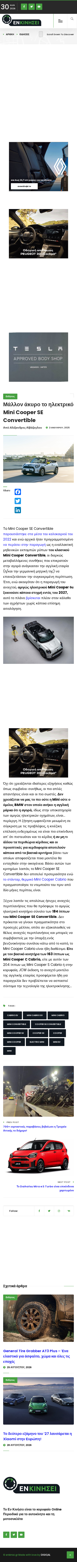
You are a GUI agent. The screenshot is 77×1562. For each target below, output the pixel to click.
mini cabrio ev (35, 1015)
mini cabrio (58, 1015)
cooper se (38, 1033)
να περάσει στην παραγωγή (24, 544)
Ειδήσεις (24, 34)
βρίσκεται (33, 598)
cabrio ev (12, 1015)
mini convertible (16, 1024)
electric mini (37, 1041)
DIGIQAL (45, 1554)
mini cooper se (15, 1033)
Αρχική (10, 34)
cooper (57, 1033)
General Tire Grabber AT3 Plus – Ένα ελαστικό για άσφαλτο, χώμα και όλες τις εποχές (36, 1356)
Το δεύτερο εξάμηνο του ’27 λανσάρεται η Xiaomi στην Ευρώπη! (37, 1436)
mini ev (56, 1041)
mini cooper (14, 1041)
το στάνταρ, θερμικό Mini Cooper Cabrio (34, 879)
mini (9, 1050)
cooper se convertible (48, 1024)
